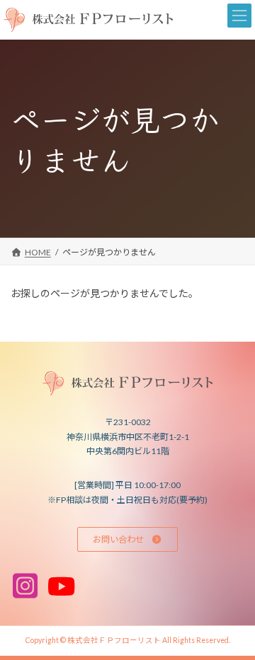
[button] (127, 539)
